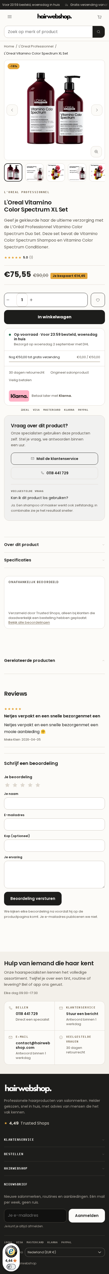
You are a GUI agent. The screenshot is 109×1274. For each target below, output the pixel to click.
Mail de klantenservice (57, 458)
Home (9, 46)
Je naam (11, 794)
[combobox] (54, 32)
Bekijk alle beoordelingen (29, 622)
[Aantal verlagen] (10, 300)
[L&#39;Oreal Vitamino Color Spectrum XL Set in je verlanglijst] (98, 300)
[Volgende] (96, 110)
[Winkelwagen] (99, 16)
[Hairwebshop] (54, 16)
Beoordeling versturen (32, 898)
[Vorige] (12, 110)
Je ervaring (13, 857)
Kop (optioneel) (17, 836)
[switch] (11, 1266)
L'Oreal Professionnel (36, 46)
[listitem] (13, 172)
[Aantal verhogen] (34, 300)
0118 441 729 (57, 473)
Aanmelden (87, 1215)
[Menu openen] (9, 16)
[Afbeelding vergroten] (96, 151)
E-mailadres (14, 815)
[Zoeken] (99, 32)
